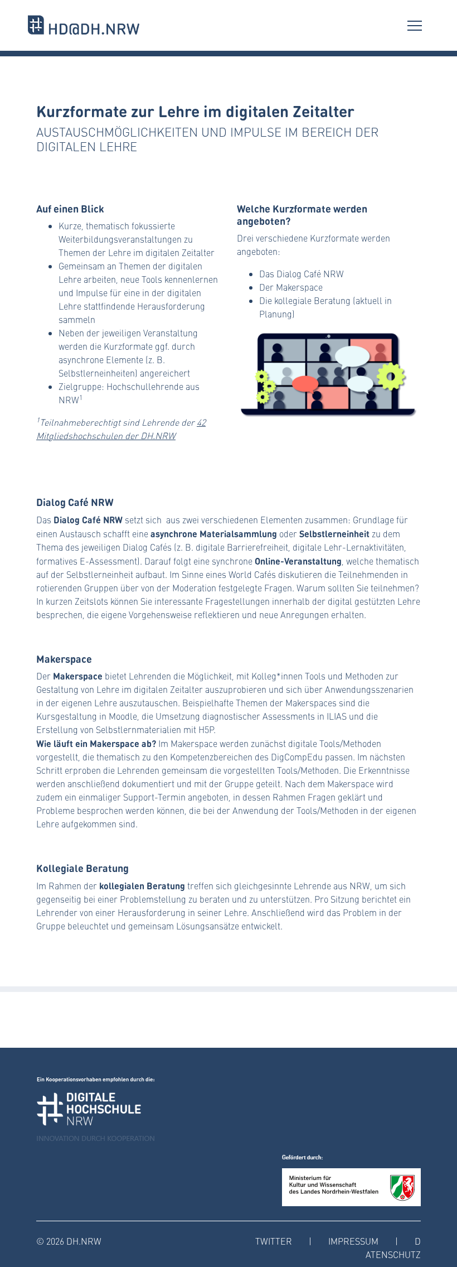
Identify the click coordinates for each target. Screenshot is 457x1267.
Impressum (353, 1241)
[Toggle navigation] (414, 25)
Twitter (273, 1241)
